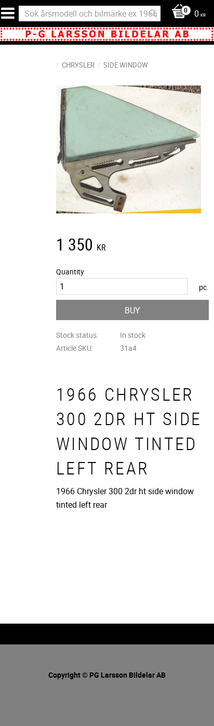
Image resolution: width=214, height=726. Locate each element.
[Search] (153, 13)
